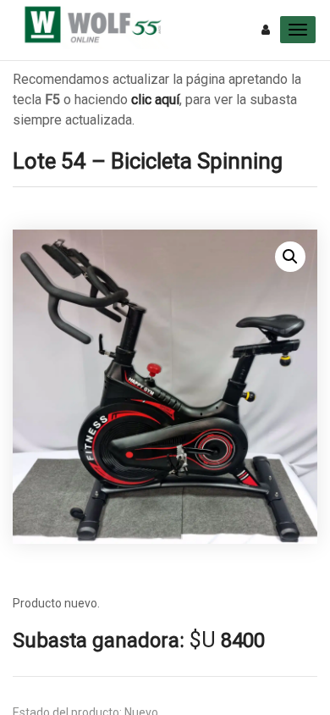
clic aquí (155, 99)
